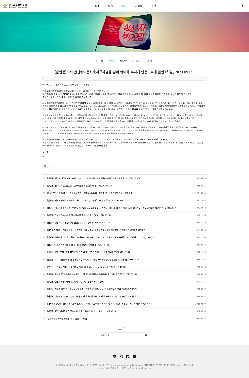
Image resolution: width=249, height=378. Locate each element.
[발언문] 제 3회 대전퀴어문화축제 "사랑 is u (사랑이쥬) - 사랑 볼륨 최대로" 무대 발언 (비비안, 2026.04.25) (93, 178)
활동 (110, 6)
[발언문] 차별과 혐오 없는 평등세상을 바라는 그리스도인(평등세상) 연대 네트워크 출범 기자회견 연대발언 (92, 289)
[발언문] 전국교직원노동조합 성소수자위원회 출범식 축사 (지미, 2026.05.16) (80, 185)
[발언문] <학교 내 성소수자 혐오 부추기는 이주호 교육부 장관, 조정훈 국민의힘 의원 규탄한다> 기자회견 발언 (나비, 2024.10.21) (102, 237)
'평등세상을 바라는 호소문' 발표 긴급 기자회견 (67, 318)
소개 (97, 6)
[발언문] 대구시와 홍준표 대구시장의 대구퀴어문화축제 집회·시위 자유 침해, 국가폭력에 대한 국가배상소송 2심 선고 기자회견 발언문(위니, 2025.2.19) (111, 207)
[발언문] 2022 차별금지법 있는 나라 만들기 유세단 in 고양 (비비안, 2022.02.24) (81, 311)
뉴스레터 (124, 60)
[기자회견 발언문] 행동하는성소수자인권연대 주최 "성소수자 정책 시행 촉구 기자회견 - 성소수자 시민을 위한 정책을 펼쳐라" (100, 303)
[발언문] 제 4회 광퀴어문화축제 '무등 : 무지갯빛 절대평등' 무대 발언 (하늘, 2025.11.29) (85, 200)
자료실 (139, 6)
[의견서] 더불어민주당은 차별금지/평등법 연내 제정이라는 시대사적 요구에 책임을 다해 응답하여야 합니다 (92, 296)
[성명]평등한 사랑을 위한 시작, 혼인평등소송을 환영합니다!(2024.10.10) (78, 222)
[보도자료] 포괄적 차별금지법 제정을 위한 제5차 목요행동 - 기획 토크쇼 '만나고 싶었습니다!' (86, 266)
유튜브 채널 (149, 60)
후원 (153, 6)
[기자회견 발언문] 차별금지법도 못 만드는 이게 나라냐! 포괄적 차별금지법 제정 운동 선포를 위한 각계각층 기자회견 (96, 229)
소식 (124, 6)
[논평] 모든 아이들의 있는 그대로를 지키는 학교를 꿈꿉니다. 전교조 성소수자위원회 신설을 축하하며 (89, 193)
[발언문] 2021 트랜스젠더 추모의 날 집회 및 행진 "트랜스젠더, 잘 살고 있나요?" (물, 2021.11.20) (89, 252)
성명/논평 (111, 60)
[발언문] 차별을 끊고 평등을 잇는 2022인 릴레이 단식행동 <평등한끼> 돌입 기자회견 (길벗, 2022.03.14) (92, 274)
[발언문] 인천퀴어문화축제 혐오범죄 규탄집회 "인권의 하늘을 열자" (76, 281)
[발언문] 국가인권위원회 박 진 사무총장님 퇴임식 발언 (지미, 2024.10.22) (79, 215)
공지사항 (99, 60)
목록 (48, 166)
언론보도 (135, 60)
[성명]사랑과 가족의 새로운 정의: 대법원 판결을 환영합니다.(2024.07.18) (78, 244)
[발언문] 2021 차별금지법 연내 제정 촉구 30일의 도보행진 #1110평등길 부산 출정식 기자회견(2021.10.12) (93, 259)
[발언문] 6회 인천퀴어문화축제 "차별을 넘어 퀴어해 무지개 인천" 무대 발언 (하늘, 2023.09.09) (124, 71)
